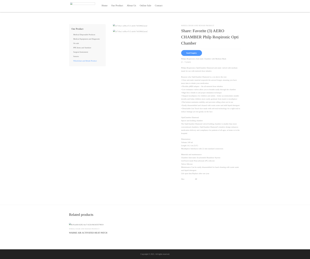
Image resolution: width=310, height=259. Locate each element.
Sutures (76, 56)
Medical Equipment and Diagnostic (86, 39)
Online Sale (145, 5)
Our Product (117, 5)
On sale (76, 43)
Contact (159, 5)
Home (105, 5)
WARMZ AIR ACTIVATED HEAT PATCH (88, 233)
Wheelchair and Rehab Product (85, 61)
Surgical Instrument (80, 52)
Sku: (183, 179)
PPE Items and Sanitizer (82, 48)
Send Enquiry (191, 53)
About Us (131, 5)
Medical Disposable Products (84, 35)
